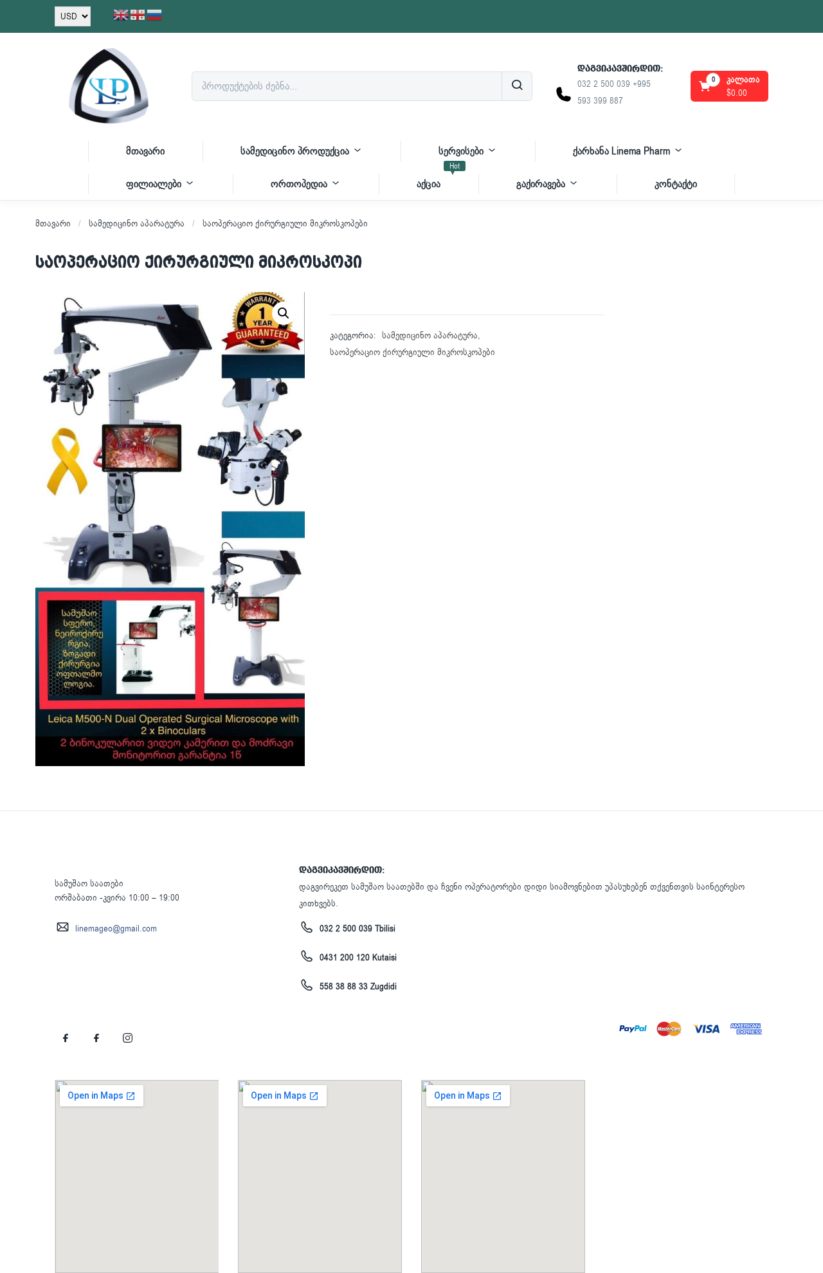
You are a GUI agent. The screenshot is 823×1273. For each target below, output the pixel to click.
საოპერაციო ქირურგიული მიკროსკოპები (285, 223)
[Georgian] (138, 14)
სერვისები (461, 151)
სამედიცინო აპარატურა (137, 223)
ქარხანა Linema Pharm (621, 151)
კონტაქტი (676, 184)
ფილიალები (153, 184)
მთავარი (145, 151)
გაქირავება (540, 184)
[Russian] (155, 14)
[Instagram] (127, 1038)
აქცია (438, 179)
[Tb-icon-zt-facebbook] (66, 1038)
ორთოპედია (299, 184)
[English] (121, 14)
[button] (730, 86)
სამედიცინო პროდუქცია (294, 151)
